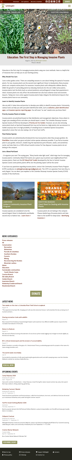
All (3, 242)
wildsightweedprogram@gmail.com (28, 169)
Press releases (7, 240)
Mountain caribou (10, 263)
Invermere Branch (8, 281)
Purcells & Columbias (11, 251)
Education (5, 267)
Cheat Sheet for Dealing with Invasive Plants (53, 205)
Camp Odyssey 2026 (9, 375)
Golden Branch (7, 279)
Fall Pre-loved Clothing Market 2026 (14, 403)
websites (51, 107)
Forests (7, 256)
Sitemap (23, 455)
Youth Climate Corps (11, 272)
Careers (56, 452)
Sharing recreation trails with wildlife (14, 317)
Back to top (6, 452)
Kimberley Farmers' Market (11, 389)
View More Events (9, 442)
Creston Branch (7, 274)
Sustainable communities (11, 270)
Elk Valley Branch (8, 276)
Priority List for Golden (37, 123)
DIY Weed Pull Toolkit (29, 160)
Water (4, 265)
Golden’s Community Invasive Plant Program (17, 205)
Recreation (8, 247)
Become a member (36, 2)
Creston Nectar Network (10, 430)
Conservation (7, 245)
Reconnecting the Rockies (13, 261)
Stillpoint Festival (8, 416)
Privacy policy (7, 455)
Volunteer (16, 2)
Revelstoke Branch (8, 286)
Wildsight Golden (41, 61)
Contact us (40, 455)
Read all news (8, 365)
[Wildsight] (7, 6)
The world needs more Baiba (11, 353)
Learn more (25, 215)
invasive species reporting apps (20, 110)
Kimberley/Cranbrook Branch (12, 283)
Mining (6, 258)
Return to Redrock (8, 329)
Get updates (25, 2)
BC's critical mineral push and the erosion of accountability (22, 341)
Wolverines (8, 249)
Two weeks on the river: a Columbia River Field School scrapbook (23, 305)
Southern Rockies (10, 254)
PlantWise (5, 140)
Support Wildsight (43, 452)
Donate (36, 293)
